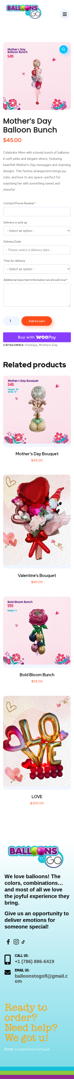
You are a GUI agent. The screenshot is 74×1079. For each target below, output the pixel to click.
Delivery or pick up (15, 222)
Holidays (31, 345)
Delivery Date (12, 241)
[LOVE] (37, 741)
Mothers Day (48, 345)
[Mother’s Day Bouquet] (37, 410)
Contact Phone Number (19, 203)
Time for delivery (14, 261)
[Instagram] (16, 942)
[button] (63, 49)
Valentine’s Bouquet (37, 575)
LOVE (37, 796)
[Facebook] (8, 942)
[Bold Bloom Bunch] (37, 630)
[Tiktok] (23, 941)
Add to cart (37, 321)
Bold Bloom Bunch (37, 674)
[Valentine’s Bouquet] (37, 520)
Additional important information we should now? (35, 280)
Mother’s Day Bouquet (37, 454)
